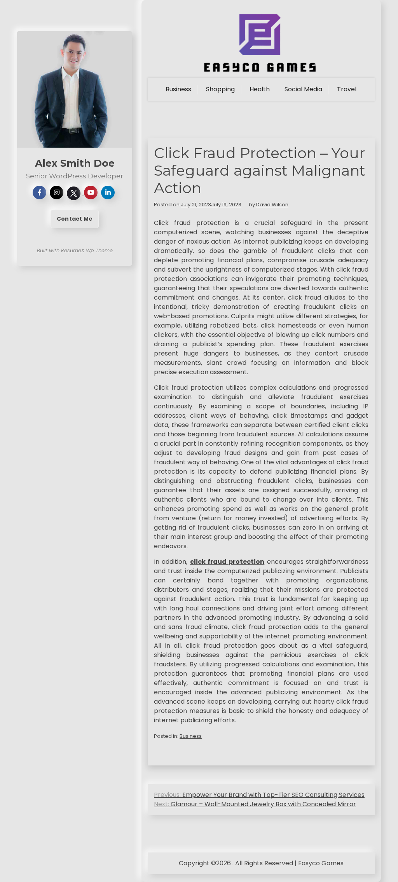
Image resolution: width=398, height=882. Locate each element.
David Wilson (272, 204)
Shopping (220, 89)
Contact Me (75, 219)
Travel (346, 89)
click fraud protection (227, 561)
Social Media (303, 89)
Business (178, 89)
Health (260, 89)
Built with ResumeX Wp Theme (75, 250)
